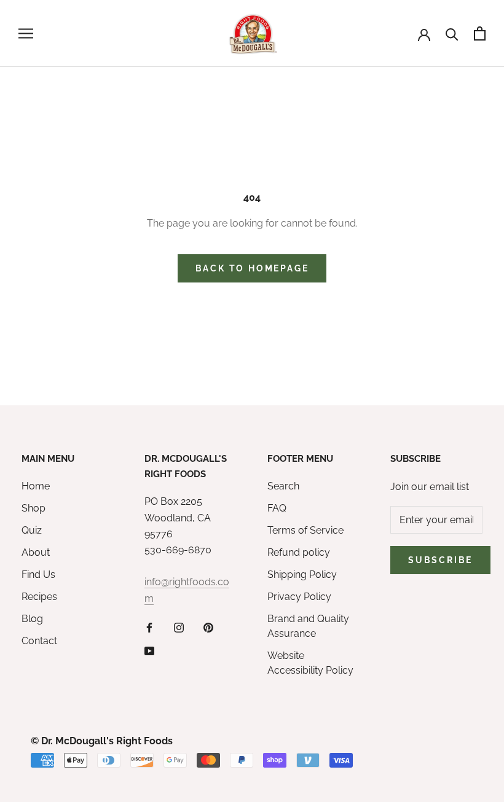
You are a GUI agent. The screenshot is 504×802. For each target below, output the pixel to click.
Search (283, 486)
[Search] (452, 33)
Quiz (32, 530)
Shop (33, 508)
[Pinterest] (208, 627)
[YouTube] (149, 651)
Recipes (39, 596)
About (36, 552)
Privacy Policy (299, 596)
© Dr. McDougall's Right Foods (102, 741)
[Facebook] (149, 627)
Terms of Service (305, 530)
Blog (32, 619)
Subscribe (440, 560)
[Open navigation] (25, 33)
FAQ (276, 508)
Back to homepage (252, 268)
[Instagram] (179, 627)
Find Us (38, 574)
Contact (39, 641)
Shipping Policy (302, 574)
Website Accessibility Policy (310, 663)
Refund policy (298, 552)
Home (36, 486)
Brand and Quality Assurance (308, 626)
